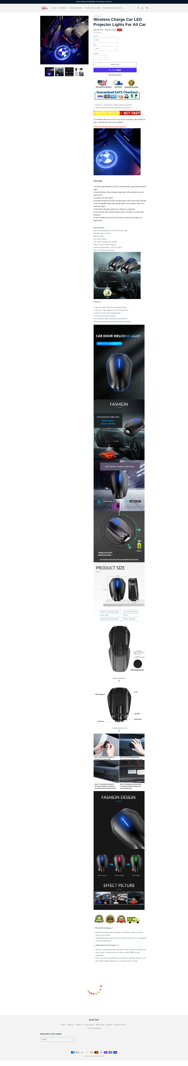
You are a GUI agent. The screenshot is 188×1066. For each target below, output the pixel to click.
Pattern (96, 36)
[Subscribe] (73, 1039)
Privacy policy (89, 1024)
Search (63, 1024)
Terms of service (120, 1024)
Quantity (96, 53)
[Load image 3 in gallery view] (69, 71)
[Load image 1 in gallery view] (49, 71)
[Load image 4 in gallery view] (79, 71)
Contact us (79, 1024)
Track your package (94, 1028)
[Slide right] (86, 72)
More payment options (115, 74)
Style (95, 45)
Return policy (100, 1024)
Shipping (110, 1024)
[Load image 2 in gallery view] (59, 71)
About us (71, 1024)
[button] (138, 8)
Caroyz (91, 1056)
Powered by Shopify (98, 1056)
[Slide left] (42, 72)
